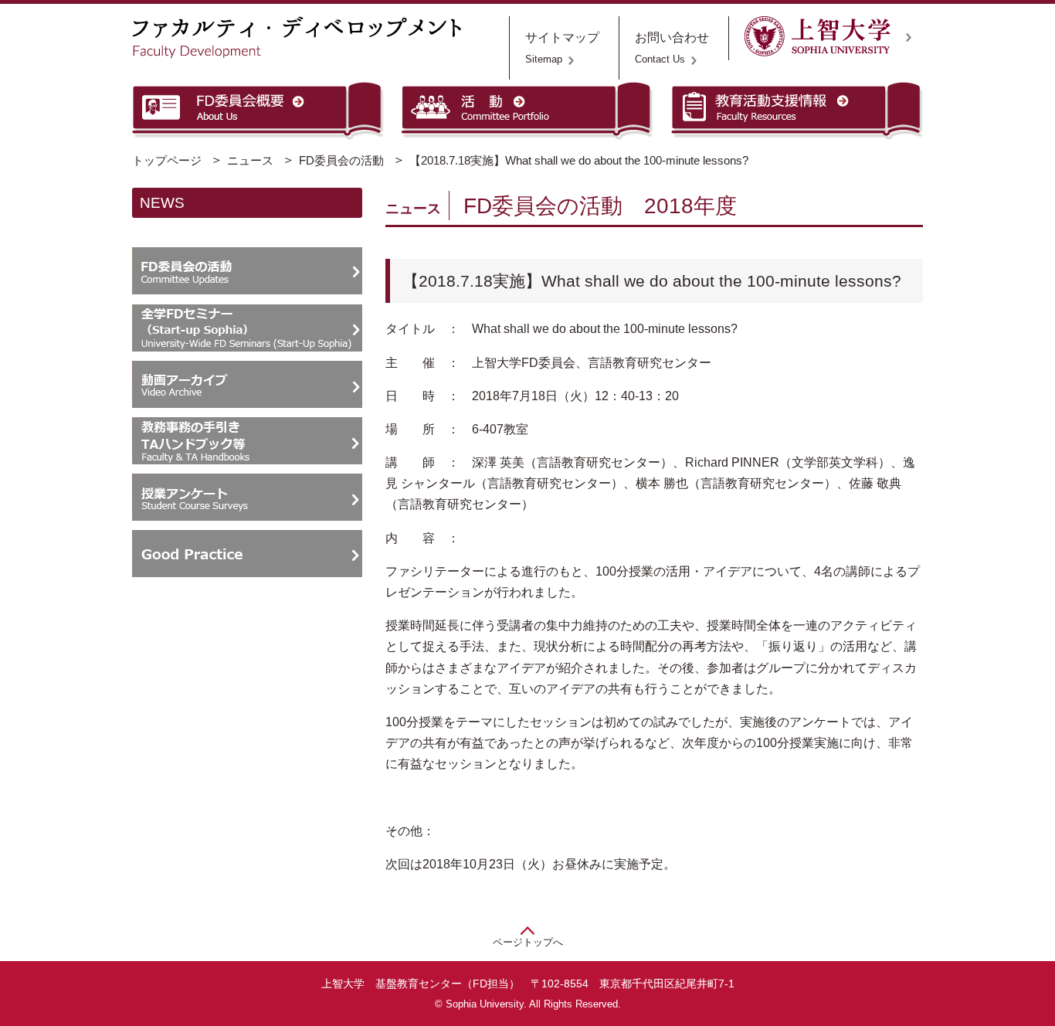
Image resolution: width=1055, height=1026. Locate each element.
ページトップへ (528, 942)
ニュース (250, 160)
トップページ (167, 160)
